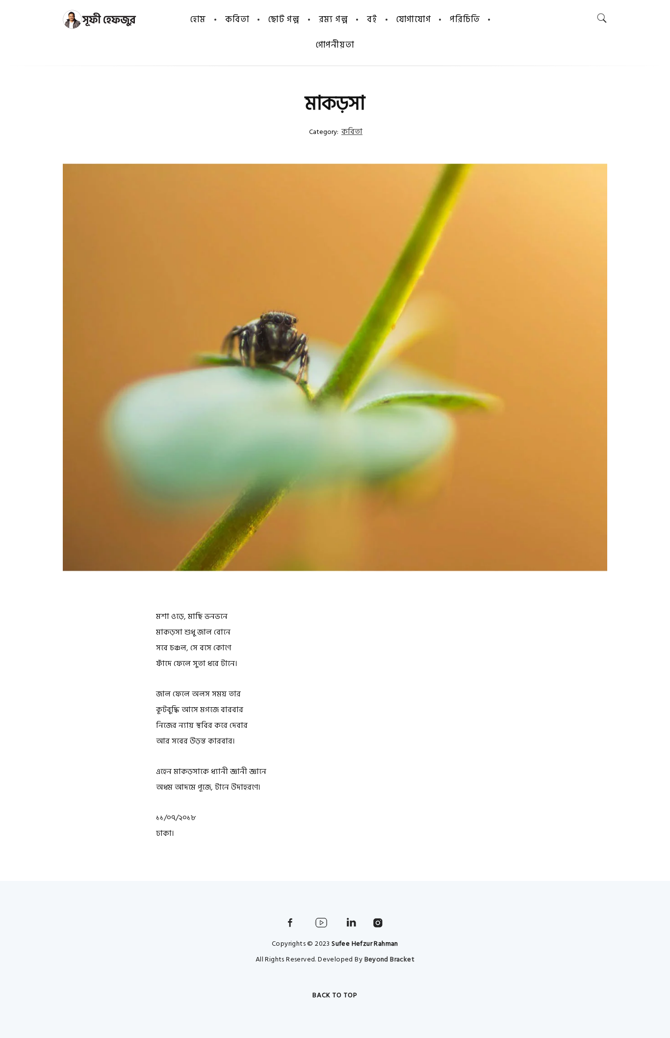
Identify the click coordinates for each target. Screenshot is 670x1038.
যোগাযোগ (413, 19)
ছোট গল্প (284, 19)
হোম (198, 19)
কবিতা (237, 19)
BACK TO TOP (335, 995)
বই (372, 19)
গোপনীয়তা (335, 45)
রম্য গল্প (333, 19)
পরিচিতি (465, 19)
